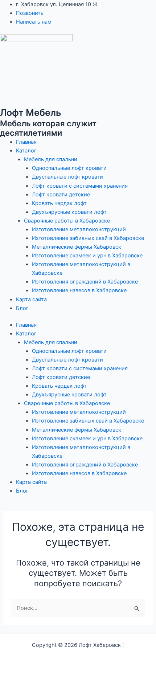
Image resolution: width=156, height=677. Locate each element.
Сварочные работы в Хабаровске (67, 220)
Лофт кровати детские (61, 194)
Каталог (26, 150)
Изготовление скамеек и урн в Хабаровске (87, 255)
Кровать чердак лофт (59, 203)
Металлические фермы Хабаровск (76, 247)
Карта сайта (31, 299)
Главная (26, 142)
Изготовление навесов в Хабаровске (79, 290)
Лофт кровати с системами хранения (80, 186)
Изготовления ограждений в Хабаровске (85, 281)
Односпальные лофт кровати (69, 168)
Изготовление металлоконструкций (79, 229)
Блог (22, 308)
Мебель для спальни (50, 159)
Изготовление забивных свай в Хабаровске (88, 238)
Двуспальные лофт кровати (67, 177)
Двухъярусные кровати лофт (69, 212)
